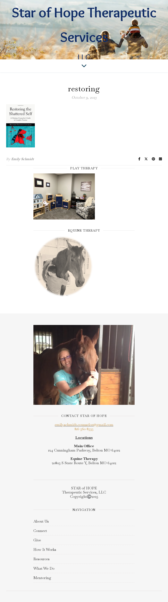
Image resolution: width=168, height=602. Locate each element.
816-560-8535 (84, 429)
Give (37, 540)
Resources (41, 559)
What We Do (43, 568)
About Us (41, 521)
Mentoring (42, 577)
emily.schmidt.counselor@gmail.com (84, 424)
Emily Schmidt (22, 159)
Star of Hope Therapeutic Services (84, 24)
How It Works (44, 549)
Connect (40, 530)
